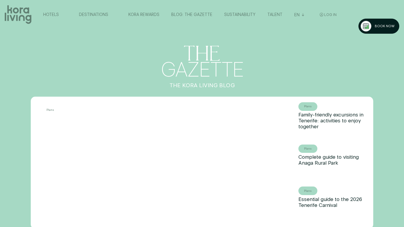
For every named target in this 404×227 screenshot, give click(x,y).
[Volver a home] (18, 14)
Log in (330, 15)
